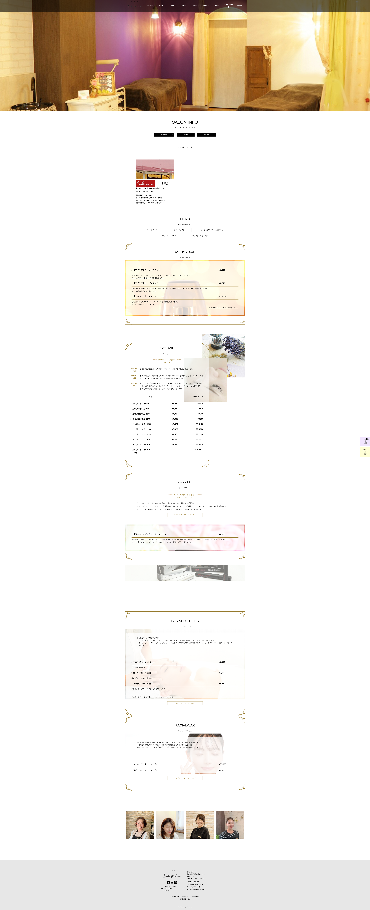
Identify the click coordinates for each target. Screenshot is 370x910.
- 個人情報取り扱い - (185, 899)
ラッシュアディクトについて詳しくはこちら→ (148, 278)
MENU (186, 134)
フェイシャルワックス (200, 236)
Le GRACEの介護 (228, 6)
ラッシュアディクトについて (184, 515)
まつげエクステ (179, 230)
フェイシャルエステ (169, 236)
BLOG (217, 5)
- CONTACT (195, 897)
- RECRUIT (184, 897)
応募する (365, 450)
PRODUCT (206, 5)
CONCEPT (150, 5)
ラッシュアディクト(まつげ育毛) (212, 230)
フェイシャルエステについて (184, 703)
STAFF (184, 5)
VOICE (195, 5)
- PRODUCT (175, 897)
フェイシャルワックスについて (185, 778)
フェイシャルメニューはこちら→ (143, 304)
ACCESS (164, 134)
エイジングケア (152, 230)
